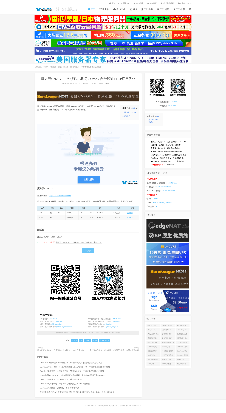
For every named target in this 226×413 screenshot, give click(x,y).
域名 (134, 9)
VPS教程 (148, 9)
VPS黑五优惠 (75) (166, 364)
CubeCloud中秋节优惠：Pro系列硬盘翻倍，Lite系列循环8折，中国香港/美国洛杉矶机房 (75, 367)
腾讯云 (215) (152, 330)
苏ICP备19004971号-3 (133, 406)
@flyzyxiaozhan (56, 324)
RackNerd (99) (152, 347)
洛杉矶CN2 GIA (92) (167, 351)
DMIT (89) (151, 355)
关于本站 (114, 406)
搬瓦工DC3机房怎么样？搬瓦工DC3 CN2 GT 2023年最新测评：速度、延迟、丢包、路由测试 (77, 392)
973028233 (53, 319)
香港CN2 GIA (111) (152, 343)
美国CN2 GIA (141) (152, 338)
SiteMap (100, 406)
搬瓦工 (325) (152, 325)
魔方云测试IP (43, 237)
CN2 (95, 106)
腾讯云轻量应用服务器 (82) (153, 360)
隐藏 (134, 108)
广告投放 (121, 406)
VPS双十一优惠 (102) (182, 343)
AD (157, 206)
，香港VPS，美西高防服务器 (168, 155)
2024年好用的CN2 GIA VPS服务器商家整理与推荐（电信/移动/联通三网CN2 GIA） (73, 375)
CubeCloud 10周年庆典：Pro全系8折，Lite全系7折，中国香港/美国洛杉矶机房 (71, 363)
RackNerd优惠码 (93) (182, 347)
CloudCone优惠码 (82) (182, 355)
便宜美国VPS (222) (181, 326)
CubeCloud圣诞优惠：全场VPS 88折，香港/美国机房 (61, 379)
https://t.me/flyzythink (163, 187)
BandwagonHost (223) (167, 326)
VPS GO (44, 9)
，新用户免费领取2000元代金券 (166, 152)
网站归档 (107, 406)
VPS (92, 9)
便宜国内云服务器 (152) (182, 334)
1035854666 (117, 319)
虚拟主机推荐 (168, 3)
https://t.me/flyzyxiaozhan (162, 203)
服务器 (105, 9)
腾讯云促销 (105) (168, 342)
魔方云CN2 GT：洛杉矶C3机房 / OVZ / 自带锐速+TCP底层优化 (88, 79)
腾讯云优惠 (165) (153, 334)
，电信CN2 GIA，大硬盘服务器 (167, 158)
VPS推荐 (180, 9)
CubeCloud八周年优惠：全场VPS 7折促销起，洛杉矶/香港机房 (65, 384)
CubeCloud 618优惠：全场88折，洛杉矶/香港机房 (59, 388)
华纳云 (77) (180, 359)
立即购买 (130, 213)
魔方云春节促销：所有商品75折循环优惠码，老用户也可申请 (114, 350)
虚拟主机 (121, 9)
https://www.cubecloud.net (60, 196)
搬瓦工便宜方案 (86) (167, 355)
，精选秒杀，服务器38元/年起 (165, 148)
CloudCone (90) (182, 351)
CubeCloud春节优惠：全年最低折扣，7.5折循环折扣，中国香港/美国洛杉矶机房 (72, 371)
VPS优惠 (53, 67)
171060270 (58, 321)
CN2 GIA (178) (182, 330)
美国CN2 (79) (166, 359)
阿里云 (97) (166, 347)
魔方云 (40, 106)
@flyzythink (108, 324)
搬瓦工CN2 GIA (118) (182, 338)
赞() (89, 251)
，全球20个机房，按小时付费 (166, 145)
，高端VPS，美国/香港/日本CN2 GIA (168, 142)
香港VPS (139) (167, 338)
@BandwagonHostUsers (64, 327)
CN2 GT (48, 106)
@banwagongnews (112, 327)
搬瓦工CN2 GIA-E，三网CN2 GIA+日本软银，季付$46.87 (79, 242)
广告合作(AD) (185, 3)
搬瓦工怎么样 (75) (181, 364)
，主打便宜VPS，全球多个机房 (167, 161)
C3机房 (67, 106)
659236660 (116, 321)
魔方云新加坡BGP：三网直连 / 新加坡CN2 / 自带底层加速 (60, 350)
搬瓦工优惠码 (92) (152, 351)
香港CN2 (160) (167, 334)
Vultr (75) (151, 364)
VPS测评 (164, 9)
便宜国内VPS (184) (166, 330)
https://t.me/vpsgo (168, 191)
